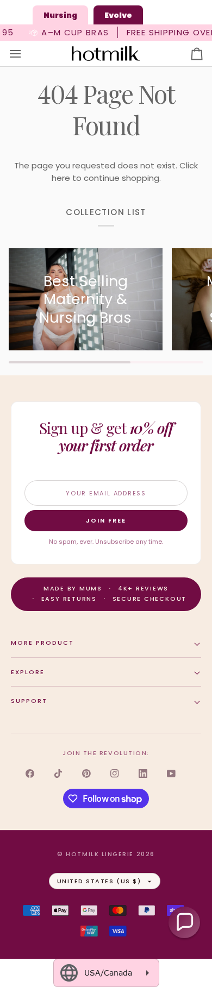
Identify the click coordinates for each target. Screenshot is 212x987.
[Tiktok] (58, 773)
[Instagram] (115, 773)
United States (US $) (99, 881)
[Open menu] (25, 54)
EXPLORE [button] (28, 672)
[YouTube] (171, 773)
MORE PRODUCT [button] (42, 642)
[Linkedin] (143, 773)
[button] (184, 922)
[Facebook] (30, 773)
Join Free (106, 520)
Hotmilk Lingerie (100, 854)
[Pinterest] (86, 773)
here (61, 178)
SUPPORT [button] (29, 700)
